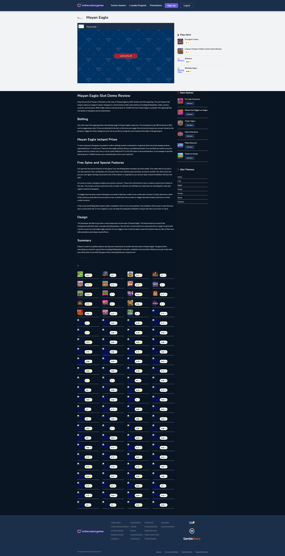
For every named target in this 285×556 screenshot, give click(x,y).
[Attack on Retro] (106, 360)
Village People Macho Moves (121, 310)
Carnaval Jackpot (92, 492)
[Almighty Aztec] (131, 419)
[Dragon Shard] (130, 305)
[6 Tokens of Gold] (106, 496)
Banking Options (117, 534)
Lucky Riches (165, 368)
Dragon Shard (140, 301)
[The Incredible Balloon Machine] (106, 354)
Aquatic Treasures (142, 435)
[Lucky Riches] (156, 370)
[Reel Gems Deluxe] (156, 438)
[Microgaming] (81, 26)
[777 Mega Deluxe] (131, 477)
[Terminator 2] (106, 505)
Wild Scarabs (140, 272)
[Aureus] (131, 502)
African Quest (90, 348)
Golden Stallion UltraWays (96, 473)
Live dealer (165, 522)
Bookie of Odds (91, 291)
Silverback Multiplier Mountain (122, 463)
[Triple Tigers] (180, 125)
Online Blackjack (151, 526)
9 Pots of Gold (141, 358)
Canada (133, 526)
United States (135, 522)
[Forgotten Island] (156, 477)
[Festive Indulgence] (81, 341)
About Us (159, 552)
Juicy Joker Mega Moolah (170, 482)
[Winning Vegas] (181, 72)
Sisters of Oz (115, 415)
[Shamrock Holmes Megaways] (131, 469)
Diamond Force (116, 368)
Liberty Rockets (191, 132)
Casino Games (118, 5)
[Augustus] (156, 446)
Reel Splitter (115, 301)
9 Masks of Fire (141, 320)
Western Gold (140, 425)
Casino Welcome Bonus (120, 526)
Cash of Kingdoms (117, 281)
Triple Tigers (190, 121)
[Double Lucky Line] (156, 345)
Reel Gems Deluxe (167, 435)
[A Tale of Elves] (106, 456)
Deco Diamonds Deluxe (119, 320)
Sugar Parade (90, 281)
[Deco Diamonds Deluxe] (106, 324)
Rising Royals (140, 329)
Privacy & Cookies (186, 552)
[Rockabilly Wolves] (155, 295)
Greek (180, 189)
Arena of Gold (140, 368)
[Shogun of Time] (130, 286)
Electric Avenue (91, 377)
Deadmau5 (89, 444)
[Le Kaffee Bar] (155, 305)
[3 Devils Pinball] (131, 496)
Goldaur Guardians (117, 406)
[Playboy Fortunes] (156, 400)
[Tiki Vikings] (130, 314)
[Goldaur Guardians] (106, 410)
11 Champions (165, 377)
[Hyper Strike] (106, 475)
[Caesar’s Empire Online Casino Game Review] (180, 53)
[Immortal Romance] (106, 381)
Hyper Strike (115, 473)
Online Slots (149, 522)
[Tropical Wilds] (81, 505)
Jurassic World (116, 272)
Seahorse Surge (191, 154)
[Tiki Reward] (106, 446)
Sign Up (171, 5)
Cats (179, 181)
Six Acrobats (165, 272)
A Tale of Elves (116, 454)
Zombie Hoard (116, 291)
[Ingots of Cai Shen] (106, 486)
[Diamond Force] (106, 371)
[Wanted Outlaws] (106, 438)
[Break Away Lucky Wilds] (81, 421)
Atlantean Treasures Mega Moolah (99, 358)
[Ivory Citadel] (106, 341)
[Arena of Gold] (131, 370)
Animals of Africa (92, 482)
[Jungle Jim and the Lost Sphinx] (156, 325)
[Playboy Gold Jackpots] (156, 335)
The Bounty (164, 463)
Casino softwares (167, 526)
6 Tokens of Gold (117, 492)
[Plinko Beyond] (180, 147)
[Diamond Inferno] (131, 400)
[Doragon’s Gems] (180, 44)
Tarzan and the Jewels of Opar (97, 435)
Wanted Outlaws (117, 435)
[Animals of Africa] (81, 486)
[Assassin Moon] (156, 458)
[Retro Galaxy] (131, 408)
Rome (180, 197)
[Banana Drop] (106, 400)
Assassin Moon (166, 454)
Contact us (115, 538)
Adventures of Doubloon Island (173, 492)
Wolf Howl (164, 406)
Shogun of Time (141, 281)
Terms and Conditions (171, 552)
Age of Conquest (117, 387)
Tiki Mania (114, 329)
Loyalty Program (137, 5)
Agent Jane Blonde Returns (146, 291)
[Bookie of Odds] (80, 295)
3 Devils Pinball (141, 492)
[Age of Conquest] (106, 389)
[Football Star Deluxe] (131, 383)
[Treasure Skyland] (156, 362)
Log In (187, 5)
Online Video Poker (152, 534)
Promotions (156, 5)
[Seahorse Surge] (180, 158)
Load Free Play (124, 56)
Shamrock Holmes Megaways (147, 463)
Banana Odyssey (92, 320)
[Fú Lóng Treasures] (180, 103)
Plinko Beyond (191, 143)
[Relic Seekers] (156, 312)
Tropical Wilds (91, 502)
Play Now (189, 103)
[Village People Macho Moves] (105, 314)
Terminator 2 (115, 502)
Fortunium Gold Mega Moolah (97, 425)
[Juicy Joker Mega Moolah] (156, 488)
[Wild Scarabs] (130, 276)
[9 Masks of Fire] (131, 324)
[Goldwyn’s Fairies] (80, 276)
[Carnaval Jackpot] (81, 496)
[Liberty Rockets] (180, 136)
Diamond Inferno (142, 396)
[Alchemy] (181, 60)
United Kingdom (136, 534)
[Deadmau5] (81, 446)
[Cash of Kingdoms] (105, 286)
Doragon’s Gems (191, 39)
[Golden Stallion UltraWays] (81, 479)
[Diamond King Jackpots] (131, 459)
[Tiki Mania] (106, 331)
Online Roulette (150, 538)
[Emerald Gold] (156, 505)
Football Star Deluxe (143, 377)
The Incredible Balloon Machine (122, 348)
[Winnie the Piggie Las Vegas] (180, 114)
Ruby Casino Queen (93, 310)
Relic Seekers (165, 310)
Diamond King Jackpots (144, 454)
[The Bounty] (156, 465)
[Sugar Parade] (80, 286)
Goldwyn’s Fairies (92, 272)
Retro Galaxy (140, 406)
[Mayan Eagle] (156, 389)
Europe (133, 530)
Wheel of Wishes (142, 348)
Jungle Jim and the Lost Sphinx (172, 320)
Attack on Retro (116, 358)
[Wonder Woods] (156, 352)
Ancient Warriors (92, 406)
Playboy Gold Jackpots (169, 329)
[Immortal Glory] (81, 400)
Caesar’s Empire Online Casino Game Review (203, 49)
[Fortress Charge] (81, 391)
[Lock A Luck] (81, 331)
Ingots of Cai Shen (117, 482)
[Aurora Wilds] (155, 286)
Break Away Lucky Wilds (95, 415)
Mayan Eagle (165, 387)
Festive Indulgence (92, 339)
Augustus (164, 444)
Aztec (180, 177)
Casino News (116, 522)
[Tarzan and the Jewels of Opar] (81, 440)
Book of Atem (140, 339)
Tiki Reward (115, 444)
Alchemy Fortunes (92, 454)
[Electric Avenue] (81, 381)
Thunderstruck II (91, 463)
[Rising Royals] (131, 331)
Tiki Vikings (139, 310)
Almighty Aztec (141, 415)
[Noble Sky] (106, 427)
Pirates (180, 193)
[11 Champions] (156, 379)
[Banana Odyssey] (81, 324)
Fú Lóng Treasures (192, 99)
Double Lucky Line (167, 339)
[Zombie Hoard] (105, 295)
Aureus (138, 502)
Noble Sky (114, 425)
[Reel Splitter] (105, 305)
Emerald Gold (165, 502)
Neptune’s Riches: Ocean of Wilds (148, 444)
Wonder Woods (166, 348)
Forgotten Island (166, 473)
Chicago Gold (140, 482)
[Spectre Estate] (156, 419)
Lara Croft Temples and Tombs (97, 301)
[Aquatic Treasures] (131, 438)
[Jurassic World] (105, 276)
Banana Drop (115, 396)
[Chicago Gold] (131, 486)
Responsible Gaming (201, 552)
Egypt (180, 185)
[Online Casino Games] (90, 5)
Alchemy (188, 58)
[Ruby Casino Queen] (80, 314)
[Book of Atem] (131, 341)
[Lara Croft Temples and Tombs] (80, 305)
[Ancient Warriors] (81, 410)
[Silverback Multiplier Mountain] (106, 469)
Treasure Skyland (167, 358)
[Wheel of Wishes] (131, 352)
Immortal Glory (91, 396)
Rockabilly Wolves (167, 291)
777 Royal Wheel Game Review (172, 425)
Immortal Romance (117, 377)
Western (181, 202)
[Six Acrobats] (155, 276)
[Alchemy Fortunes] (81, 458)
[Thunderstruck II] (81, 467)
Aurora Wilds (165, 281)
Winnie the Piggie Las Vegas (196, 110)
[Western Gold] (131, 429)
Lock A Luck (89, 329)
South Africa (135, 538)
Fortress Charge (91, 387)
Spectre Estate (166, 415)
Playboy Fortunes (167, 396)
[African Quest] (81, 352)
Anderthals (89, 368)
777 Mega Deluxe (142, 473)
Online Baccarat (151, 530)
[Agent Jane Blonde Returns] (130, 295)
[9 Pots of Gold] (131, 360)
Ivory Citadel (115, 339)
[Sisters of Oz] (106, 418)
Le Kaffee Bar (165, 301)
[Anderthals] (81, 370)
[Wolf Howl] (156, 408)
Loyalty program (117, 530)
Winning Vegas (191, 68)
